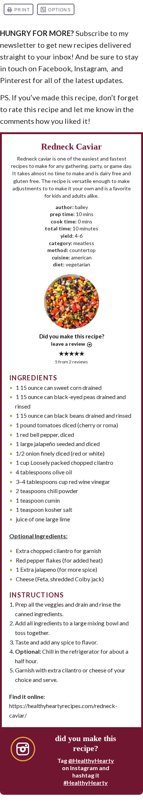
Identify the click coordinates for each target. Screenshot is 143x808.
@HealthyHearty (91, 760)
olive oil (62, 471)
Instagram (90, 68)
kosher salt (58, 509)
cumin (52, 500)
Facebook (54, 68)
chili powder (62, 490)
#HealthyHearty (85, 782)
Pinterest (15, 80)
